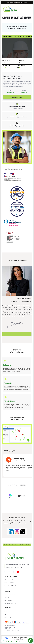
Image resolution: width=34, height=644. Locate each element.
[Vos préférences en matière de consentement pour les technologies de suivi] (3, 641)
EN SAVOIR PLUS (17, 97)
